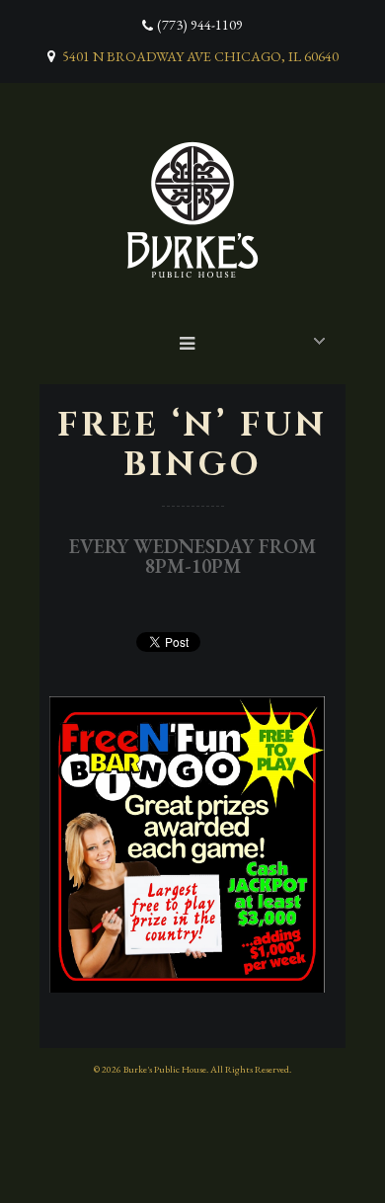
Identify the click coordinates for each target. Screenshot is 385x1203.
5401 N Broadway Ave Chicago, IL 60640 (200, 56)
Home (198, 338)
